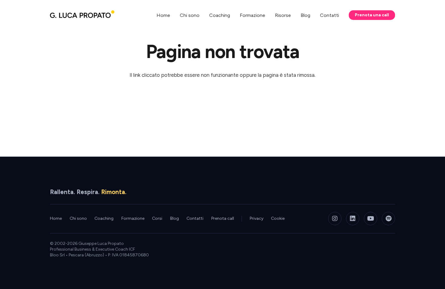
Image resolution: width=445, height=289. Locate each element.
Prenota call (222, 218)
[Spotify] (388, 218)
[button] (295, 15)
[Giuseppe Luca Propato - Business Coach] (82, 15)
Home (56, 218)
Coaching (104, 218)
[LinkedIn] (352, 218)
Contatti (194, 218)
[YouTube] (370, 218)
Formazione (132, 218)
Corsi (157, 218)
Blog (174, 218)
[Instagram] (334, 218)
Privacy (256, 218)
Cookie (278, 218)
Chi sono (78, 218)
